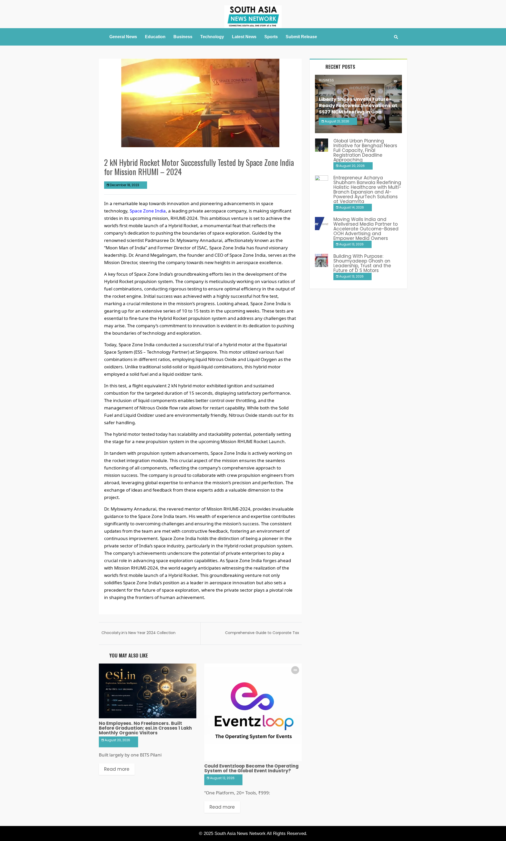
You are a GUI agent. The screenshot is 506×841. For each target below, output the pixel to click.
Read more (116, 769)
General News (123, 36)
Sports (271, 36)
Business (182, 36)
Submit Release (301, 36)
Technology (212, 36)
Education (155, 36)
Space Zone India (148, 211)
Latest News (244, 36)
